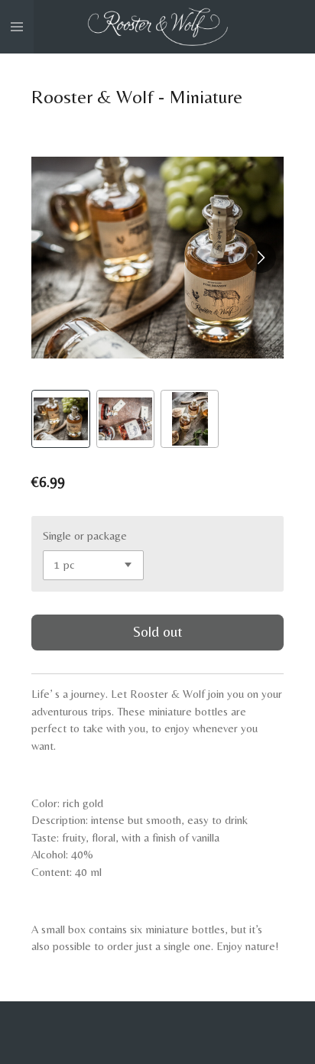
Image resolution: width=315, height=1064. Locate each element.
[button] (60, 419)
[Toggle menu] (17, 27)
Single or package (85, 535)
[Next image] (260, 257)
